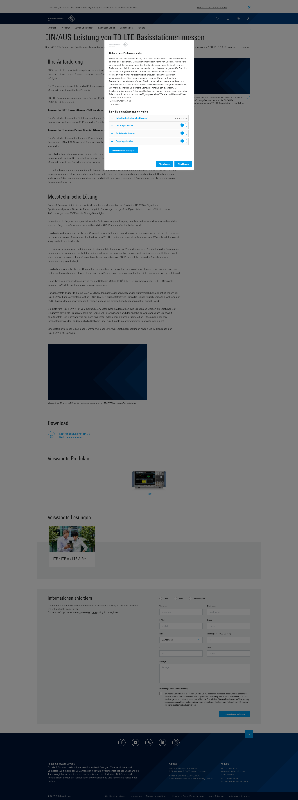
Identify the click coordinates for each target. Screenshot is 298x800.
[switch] (183, 125)
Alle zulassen (164, 164)
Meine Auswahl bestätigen (123, 150)
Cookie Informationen (120, 97)
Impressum (115, 104)
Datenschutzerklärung (120, 100)
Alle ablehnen (183, 164)
